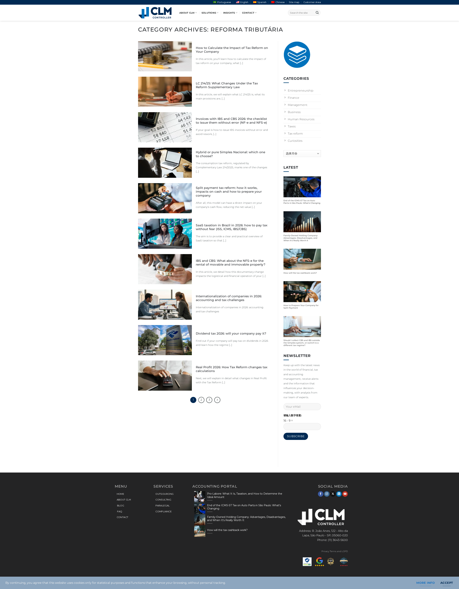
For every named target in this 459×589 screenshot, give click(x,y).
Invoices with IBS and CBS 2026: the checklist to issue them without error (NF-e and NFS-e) (231, 121)
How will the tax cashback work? (300, 273)
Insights (229, 12)
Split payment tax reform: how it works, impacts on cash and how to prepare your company (229, 191)
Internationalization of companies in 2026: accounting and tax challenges (229, 298)
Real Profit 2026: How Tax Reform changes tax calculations (231, 369)
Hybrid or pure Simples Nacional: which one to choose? (230, 154)
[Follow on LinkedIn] (339, 494)
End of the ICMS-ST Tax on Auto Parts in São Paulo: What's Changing (301, 202)
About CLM (186, 12)
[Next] (217, 400)
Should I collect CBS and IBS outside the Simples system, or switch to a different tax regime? (301, 343)
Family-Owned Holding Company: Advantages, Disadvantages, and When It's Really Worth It (300, 238)
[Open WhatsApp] (450, 579)
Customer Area (312, 2)
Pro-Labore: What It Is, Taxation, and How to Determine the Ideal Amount (244, 495)
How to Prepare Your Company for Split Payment (301, 306)
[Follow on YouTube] (345, 494)
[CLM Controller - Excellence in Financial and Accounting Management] (156, 13)
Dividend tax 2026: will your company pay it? (231, 333)
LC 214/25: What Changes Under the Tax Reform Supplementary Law (227, 85)
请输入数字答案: (292, 415)
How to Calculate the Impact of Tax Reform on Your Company (232, 50)
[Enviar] (317, 13)
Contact (248, 12)
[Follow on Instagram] (327, 494)
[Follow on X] (333, 494)
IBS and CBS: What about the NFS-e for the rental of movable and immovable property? (230, 262)
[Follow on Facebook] (320, 494)
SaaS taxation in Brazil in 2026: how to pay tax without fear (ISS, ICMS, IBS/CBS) (231, 227)
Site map (294, 2)
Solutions (209, 12)
